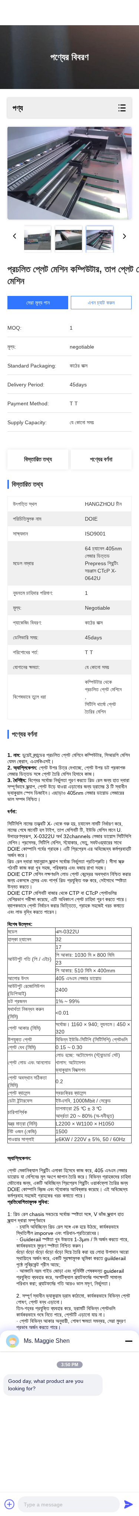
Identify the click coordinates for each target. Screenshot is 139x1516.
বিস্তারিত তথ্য (38, 459)
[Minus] (128, 1341)
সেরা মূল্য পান (38, 303)
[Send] (129, 1504)
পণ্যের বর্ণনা (101, 459)
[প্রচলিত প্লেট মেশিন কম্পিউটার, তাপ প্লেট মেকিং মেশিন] (69, 173)
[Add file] (9, 1504)
